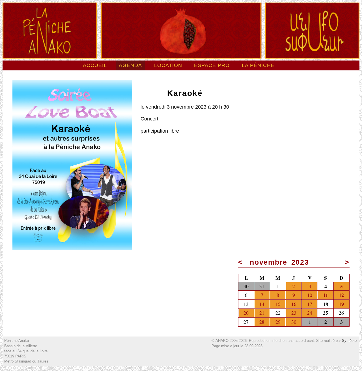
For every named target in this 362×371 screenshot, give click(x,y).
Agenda (130, 65)
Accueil (95, 65)
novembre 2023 (279, 262)
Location (168, 65)
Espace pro (212, 65)
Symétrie (349, 340)
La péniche (258, 65)
